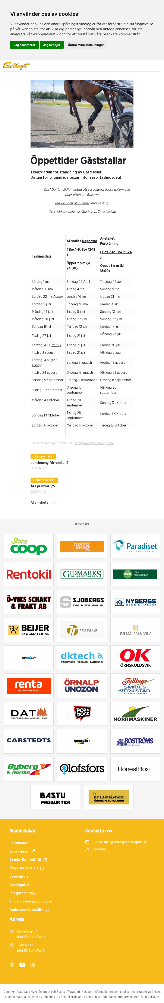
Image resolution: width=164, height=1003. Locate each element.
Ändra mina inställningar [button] (86, 45)
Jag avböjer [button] (51, 45)
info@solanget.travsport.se (94, 443)
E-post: (119, 842)
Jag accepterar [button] (24, 45)
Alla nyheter (40, 502)
